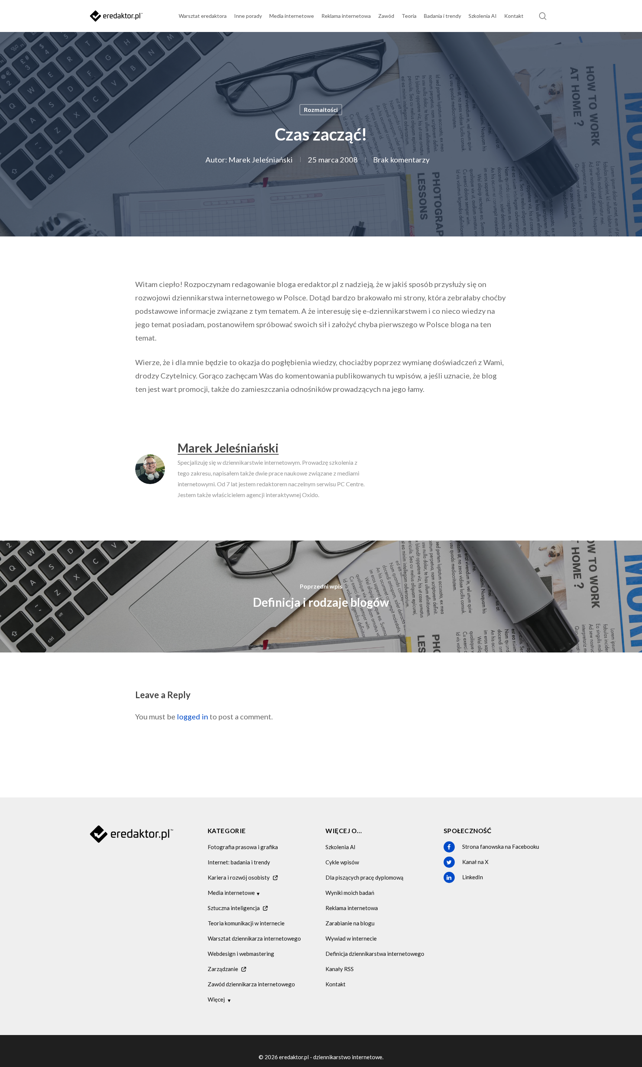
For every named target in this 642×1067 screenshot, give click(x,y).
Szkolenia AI (340, 847)
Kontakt (335, 984)
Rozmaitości (321, 109)
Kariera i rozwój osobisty (239, 877)
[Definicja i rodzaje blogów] (321, 596)
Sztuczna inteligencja (234, 908)
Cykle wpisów (342, 862)
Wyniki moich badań (349, 892)
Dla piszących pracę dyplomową (364, 877)
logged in (192, 716)
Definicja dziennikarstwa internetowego (374, 953)
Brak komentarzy (401, 159)
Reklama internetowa (351, 908)
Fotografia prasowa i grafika (243, 847)
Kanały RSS (339, 969)
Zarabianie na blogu (349, 923)
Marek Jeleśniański (260, 159)
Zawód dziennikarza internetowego (251, 984)
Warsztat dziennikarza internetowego (254, 938)
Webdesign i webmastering (241, 953)
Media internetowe (231, 892)
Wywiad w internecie (351, 938)
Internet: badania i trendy (239, 862)
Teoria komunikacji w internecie (246, 923)
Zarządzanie (223, 969)
